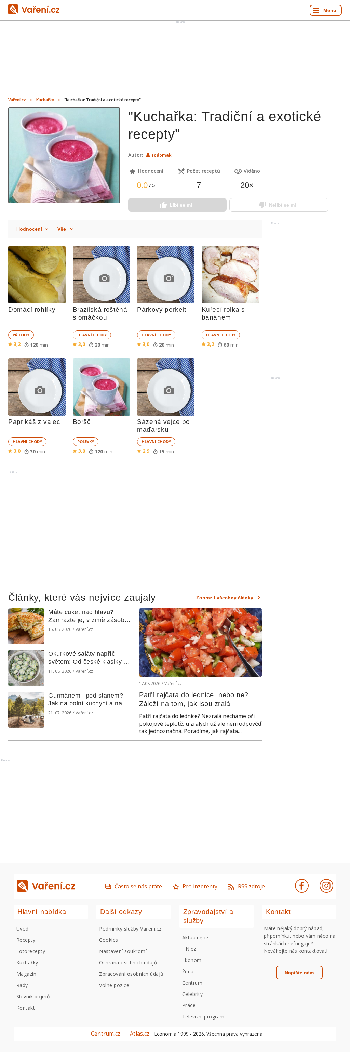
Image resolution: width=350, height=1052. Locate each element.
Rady (22, 985)
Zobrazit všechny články (224, 597)
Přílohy (21, 334)
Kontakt (25, 1007)
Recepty (25, 940)
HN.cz (189, 949)
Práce (189, 1005)
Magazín (26, 974)
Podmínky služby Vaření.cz (130, 928)
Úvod (22, 928)
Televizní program (203, 1016)
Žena (188, 971)
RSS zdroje (251, 886)
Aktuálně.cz (195, 937)
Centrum (192, 982)
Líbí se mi (181, 205)
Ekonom (192, 960)
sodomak (161, 155)
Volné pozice (114, 985)
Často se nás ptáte (138, 886)
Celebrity (192, 994)
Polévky (85, 441)
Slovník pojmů (33, 996)
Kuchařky (45, 100)
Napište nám (299, 972)
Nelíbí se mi (282, 205)
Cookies (108, 940)
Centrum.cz (105, 1033)
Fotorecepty (30, 951)
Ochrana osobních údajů (128, 962)
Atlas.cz (139, 1033)
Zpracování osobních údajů (131, 974)
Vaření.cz (17, 100)
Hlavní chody (92, 334)
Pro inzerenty (200, 886)
